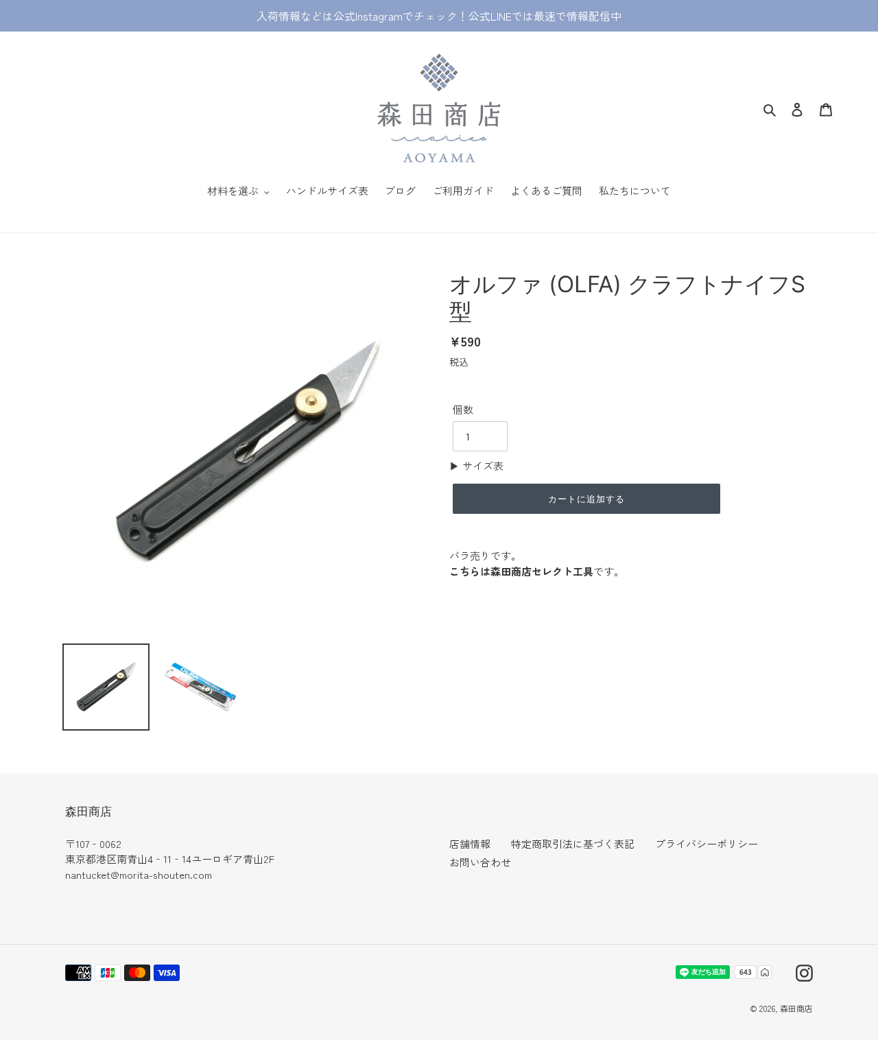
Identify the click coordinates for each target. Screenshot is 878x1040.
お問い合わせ (480, 862)
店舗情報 (469, 843)
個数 (463, 409)
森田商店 (796, 1008)
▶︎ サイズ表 (476, 465)
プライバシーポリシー (706, 843)
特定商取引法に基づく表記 (572, 843)
